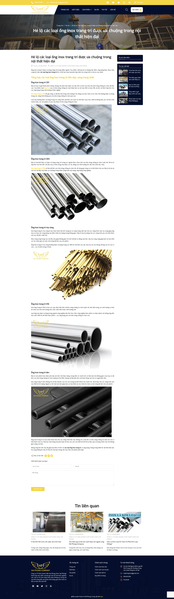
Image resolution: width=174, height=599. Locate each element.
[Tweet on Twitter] (51, 456)
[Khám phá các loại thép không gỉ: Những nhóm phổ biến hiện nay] (123, 101)
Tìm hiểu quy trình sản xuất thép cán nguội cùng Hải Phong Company (135, 79)
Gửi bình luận (38, 489)
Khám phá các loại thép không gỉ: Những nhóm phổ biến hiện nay (135, 100)
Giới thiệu (75, 10)
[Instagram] (124, 2)
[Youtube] (113, 2)
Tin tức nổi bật (124, 66)
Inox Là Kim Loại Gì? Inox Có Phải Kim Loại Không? (134, 86)
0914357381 (39, 2)
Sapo (101, 596)
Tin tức (104, 10)
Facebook (126, 580)
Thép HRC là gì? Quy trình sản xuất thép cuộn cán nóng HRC (135, 93)
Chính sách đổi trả (100, 573)
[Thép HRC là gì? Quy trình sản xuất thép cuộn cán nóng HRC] (123, 93)
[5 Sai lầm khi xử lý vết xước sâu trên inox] (123, 72)
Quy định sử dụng (100, 576)
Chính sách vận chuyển (102, 570)
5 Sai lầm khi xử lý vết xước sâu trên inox (135, 71)
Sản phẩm (86, 10)
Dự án (96, 10)
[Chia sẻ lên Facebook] (45, 456)
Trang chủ (65, 10)
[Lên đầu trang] (171, 586)
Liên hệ (113, 10)
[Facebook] (107, 2)
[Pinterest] (48, 456)
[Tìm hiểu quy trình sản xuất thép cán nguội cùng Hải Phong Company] (123, 79)
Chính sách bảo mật (101, 567)
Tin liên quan (87, 506)
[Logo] (40, 566)
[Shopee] (118, 2)
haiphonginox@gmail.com (59, 2)
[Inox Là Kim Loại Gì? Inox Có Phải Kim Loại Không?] (123, 86)
